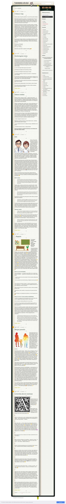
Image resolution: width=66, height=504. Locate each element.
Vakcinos (44, 53)
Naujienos (44, 42)
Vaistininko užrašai (21, 3)
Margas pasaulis (20, 329)
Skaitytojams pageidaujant (47, 46)
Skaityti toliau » (18, 88)
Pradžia (44, 75)
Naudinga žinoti (45, 41)
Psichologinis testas (21, 56)
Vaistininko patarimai (46, 49)
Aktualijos (44, 29)
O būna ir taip (19, 14)
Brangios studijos (46, 61)
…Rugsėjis (18, 236)
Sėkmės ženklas (19, 94)
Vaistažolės (44, 94)
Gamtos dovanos (45, 32)
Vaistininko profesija (46, 76)
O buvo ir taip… (45, 84)
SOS (16, 137)
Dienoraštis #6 (45, 95)
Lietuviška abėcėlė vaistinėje (24, 394)
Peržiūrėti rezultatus (47, 68)
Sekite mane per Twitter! (43, 7)
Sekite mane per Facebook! (46, 7)
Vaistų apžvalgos (45, 50)
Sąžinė (44, 81)
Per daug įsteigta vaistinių (47, 63)
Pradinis (44, 21)
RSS (49, 7)
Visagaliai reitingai (45, 85)
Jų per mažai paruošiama (47, 60)
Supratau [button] (60, 502)
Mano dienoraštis (45, 38)
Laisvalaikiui (21, 11)
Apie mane (44, 22)
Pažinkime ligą (45, 45)
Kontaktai (47, 10)
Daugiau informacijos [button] (29, 502)
